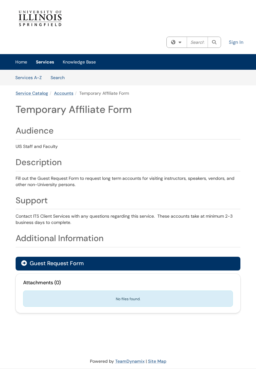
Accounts (63, 93)
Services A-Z (28, 77)
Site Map (157, 361)
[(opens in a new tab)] (104, 18)
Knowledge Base (79, 62)
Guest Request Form (56, 263)
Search (60, 77)
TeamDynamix (130, 361)
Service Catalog (32, 93)
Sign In (236, 42)
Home (21, 62)
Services (45, 62)
